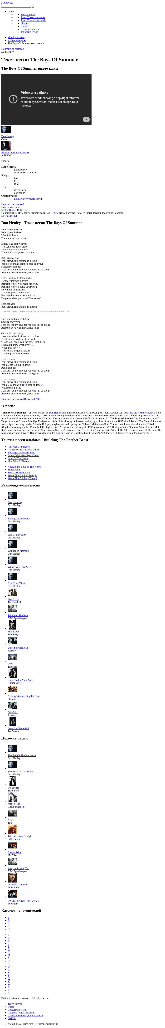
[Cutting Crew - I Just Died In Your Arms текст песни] (12, 677)
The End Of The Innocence (22, 755)
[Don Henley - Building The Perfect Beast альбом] (6, 149)
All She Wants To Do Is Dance (23, 449)
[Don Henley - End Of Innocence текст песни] (12, 531)
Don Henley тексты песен (28, 198)
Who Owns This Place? (20, 567)
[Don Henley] (6, 133)
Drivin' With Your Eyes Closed (23, 455)
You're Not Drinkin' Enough (22, 475)
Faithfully (13, 712)
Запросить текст (29, 32)
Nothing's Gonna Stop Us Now (24, 696)
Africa (11, 820)
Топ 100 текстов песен (33, 17)
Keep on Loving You (18, 868)
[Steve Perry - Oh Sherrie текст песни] (12, 784)
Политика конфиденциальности (25, 1015)
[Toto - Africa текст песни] (12, 817)
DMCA (12, 1018)
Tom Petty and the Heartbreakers (135, 412)
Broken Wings (15, 852)
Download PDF (9, 215)
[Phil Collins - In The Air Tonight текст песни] (12, 881)
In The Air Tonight (17, 884)
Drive (11, 663)
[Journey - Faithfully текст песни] (12, 709)
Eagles (59, 433)
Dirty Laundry (15, 502)
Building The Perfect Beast (15, 152)
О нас (11, 1006)
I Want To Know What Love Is (23, 900)
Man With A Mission (18, 461)
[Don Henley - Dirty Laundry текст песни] (12, 499)
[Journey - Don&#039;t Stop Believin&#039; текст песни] (12, 644)
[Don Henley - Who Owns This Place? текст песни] (12, 564)
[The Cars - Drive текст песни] (12, 661)
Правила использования (21, 1012)
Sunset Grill (14, 469)
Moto (7, 2)
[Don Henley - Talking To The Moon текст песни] (12, 515)
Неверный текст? (10, 207)
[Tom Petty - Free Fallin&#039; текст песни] (12, 628)
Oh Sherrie (13, 787)
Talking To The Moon (19, 518)
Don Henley (7, 136)
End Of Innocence (17, 534)
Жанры (25, 23)
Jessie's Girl (14, 803)
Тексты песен (28, 14)
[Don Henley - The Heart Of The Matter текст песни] (12, 768)
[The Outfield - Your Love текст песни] (12, 596)
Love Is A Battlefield (18, 728)
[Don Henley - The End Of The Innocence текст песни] (12, 752)
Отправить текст (30, 29)
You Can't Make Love (19, 472)
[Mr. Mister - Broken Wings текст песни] (12, 849)
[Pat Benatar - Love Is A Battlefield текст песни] (12, 725)
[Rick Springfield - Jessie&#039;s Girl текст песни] (12, 801)
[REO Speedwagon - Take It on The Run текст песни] (12, 612)
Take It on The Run (18, 615)
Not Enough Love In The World (24, 466)
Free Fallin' (13, 631)
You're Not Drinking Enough (22, 478)
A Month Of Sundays (19, 446)
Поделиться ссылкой (12, 48)
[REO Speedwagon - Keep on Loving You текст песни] (12, 865)
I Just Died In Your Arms (20, 680)
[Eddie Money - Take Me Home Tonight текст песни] (12, 833)
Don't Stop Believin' (18, 647)
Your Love (13, 599)
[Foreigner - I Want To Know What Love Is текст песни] (12, 897)
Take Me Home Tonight (20, 836)
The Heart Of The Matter (20, 771)
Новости (25, 26)
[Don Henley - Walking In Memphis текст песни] (12, 548)
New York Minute (17, 583)
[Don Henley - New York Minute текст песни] (12, 580)
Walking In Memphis (18, 550)
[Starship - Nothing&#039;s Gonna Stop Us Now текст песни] (12, 693)
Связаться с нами (17, 1009)
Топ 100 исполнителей (33, 20)
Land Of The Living (18, 458)
